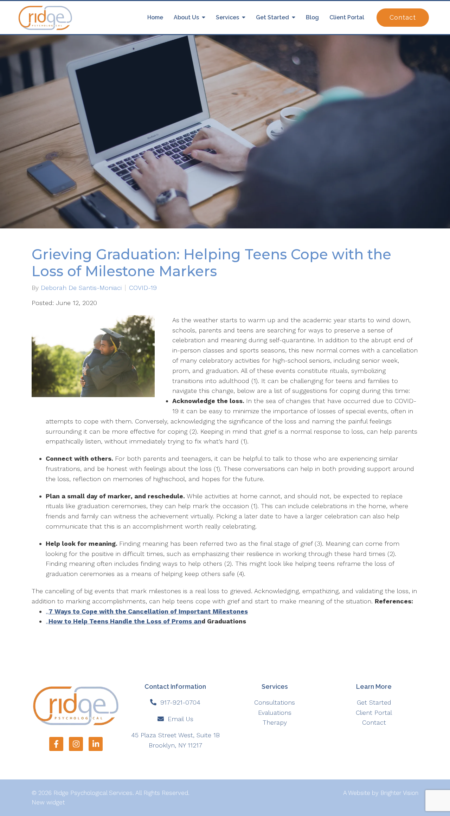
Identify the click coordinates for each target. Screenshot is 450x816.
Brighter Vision (399, 792)
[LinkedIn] (96, 744)
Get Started (272, 17)
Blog (312, 17)
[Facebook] (56, 744)
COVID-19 (143, 288)
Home (155, 17)
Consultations (274, 702)
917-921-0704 (180, 702)
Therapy (275, 722)
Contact (403, 17)
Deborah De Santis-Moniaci (81, 288)
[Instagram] (76, 744)
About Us (186, 17)
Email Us (180, 719)
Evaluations (274, 712)
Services (227, 17)
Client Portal (346, 17)
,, (147, 611)
